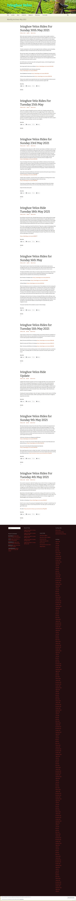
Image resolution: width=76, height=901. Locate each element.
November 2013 (58, 817)
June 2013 (57, 826)
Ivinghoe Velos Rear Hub (44, 540)
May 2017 (57, 739)
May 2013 (57, 828)
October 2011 (58, 863)
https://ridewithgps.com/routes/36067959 (28, 180)
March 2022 (57, 639)
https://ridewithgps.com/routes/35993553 (28, 70)
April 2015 (57, 785)
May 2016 (57, 761)
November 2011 (58, 861)
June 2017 (57, 737)
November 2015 (58, 772)
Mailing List (31, 15)
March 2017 (57, 743)
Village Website (42, 546)
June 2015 (57, 782)
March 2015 (57, 787)
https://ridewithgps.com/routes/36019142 (35, 283)
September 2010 (58, 887)
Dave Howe (34, 33)
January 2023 (58, 621)
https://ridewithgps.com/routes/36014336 (28, 159)
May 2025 (57, 569)
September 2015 (58, 776)
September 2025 (58, 561)
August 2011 (58, 867)
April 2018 (57, 719)
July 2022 (57, 632)
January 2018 (58, 724)
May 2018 (57, 717)
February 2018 (58, 723)
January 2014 (58, 813)
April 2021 (57, 660)
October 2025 (58, 560)
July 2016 (57, 758)
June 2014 (57, 804)
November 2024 (58, 580)
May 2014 (57, 806)
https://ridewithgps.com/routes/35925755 (35, 443)
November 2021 (58, 647)
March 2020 (57, 676)
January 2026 (58, 554)
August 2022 (58, 630)
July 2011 (57, 869)
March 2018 (57, 721)
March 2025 (57, 573)
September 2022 (58, 628)
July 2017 (57, 735)
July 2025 (57, 565)
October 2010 (58, 885)
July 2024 (57, 587)
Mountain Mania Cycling (60, 532)
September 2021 (58, 650)
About (18, 15)
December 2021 (58, 645)
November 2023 (58, 602)
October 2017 (58, 730)
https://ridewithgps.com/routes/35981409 (45, 346)
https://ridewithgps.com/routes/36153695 (44, 66)
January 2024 (58, 599)
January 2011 (58, 880)
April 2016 (57, 763)
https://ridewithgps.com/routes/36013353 (40, 73)
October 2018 (58, 708)
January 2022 (58, 643)
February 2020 (58, 678)
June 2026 (57, 545)
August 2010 (58, 889)
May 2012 (57, 850)
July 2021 (57, 654)
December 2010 (58, 882)
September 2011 (58, 865)
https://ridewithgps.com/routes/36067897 (28, 174)
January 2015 (58, 791)
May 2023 (57, 613)
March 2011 (57, 876)
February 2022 (58, 641)
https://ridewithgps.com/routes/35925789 (28, 438)
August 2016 (58, 756)
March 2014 (57, 809)
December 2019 (58, 682)
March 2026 (57, 550)
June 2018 (57, 715)
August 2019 (58, 689)
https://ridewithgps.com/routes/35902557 (38, 500)
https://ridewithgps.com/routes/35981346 (45, 340)
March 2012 (57, 854)
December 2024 (58, 578)
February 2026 (58, 552)
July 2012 (57, 847)
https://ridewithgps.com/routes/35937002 (28, 447)
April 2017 (57, 741)
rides (29, 33)
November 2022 (58, 624)
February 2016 (58, 767)
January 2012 (58, 858)
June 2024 (57, 589)
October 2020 (58, 667)
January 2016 (58, 769)
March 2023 (57, 617)
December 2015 (58, 771)
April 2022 (57, 637)
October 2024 (58, 582)
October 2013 (58, 819)
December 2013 (58, 815)
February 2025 (58, 574)
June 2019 (57, 693)
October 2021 (58, 648)
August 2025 (58, 563)
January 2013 (58, 835)
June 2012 (57, 848)
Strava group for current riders (45, 544)
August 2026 (58, 541)
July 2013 (57, 824)
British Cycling (58, 530)
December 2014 (58, 793)
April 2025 (57, 571)
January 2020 (58, 680)
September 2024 (58, 584)
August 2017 (58, 734)
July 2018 (57, 713)
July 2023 (57, 610)
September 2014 (58, 798)
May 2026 (57, 547)
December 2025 (58, 556)
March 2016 (57, 765)
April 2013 (57, 830)
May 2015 (57, 784)
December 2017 (58, 726)
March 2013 (57, 832)
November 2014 (58, 795)
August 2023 (58, 608)
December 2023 (58, 600)
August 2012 (58, 845)
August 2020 (58, 671)
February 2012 (58, 856)
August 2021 (58, 652)
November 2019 (58, 684)
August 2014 (58, 800)
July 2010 (57, 891)
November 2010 (58, 884)
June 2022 (57, 634)
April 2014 (57, 808)
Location (12, 15)
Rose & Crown (42, 542)
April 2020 (57, 674)
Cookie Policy (22, 899)
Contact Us (24, 15)
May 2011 (57, 872)
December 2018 (58, 704)
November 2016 (58, 750)
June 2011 (57, 871)
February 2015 (58, 789)
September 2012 (58, 843)
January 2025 (58, 576)
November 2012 (58, 839)
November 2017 (58, 728)
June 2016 (57, 760)
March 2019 (57, 698)
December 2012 (58, 837)
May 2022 (57, 636)
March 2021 (57, 661)
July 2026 (57, 543)
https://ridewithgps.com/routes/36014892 (39, 280)
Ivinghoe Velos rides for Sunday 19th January (13, 549)
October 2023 (58, 604)
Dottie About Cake (43, 539)
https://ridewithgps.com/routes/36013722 (41, 277)
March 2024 (57, 595)
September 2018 (58, 710)
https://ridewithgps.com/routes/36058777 (28, 236)
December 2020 (58, 663)
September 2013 (58, 821)
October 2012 (58, 841)
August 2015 (58, 778)
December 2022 (58, 623)
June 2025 (57, 567)
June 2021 (57, 656)
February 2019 (58, 700)
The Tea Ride (44, 15)
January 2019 (58, 702)
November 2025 (58, 558)
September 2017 (58, 732)
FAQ (8, 15)
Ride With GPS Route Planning (61, 533)
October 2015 (58, 774)
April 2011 (57, 874)
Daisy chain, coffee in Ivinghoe (45, 537)
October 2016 (58, 752)
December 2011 (58, 859)
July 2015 (57, 780)
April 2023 (57, 615)
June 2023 (57, 611)
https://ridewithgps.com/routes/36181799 (43, 76)
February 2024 (58, 597)
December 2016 (58, 748)
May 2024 (57, 591)
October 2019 (58, 685)
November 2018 (58, 706)
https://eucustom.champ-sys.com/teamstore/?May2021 (40, 453)
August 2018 (58, 711)
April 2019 (57, 697)
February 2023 (58, 619)
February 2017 (58, 745)
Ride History (37, 15)
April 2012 (57, 852)
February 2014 (58, 811)
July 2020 (57, 673)
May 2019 (57, 695)
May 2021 (57, 658)
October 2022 (58, 626)
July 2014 (57, 802)
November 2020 (58, 665)
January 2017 (58, 747)
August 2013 (58, 822)
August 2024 (58, 586)
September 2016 (58, 754)
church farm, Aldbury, (43, 535)
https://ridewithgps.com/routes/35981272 (45, 343)
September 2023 (58, 606)
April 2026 (57, 549)
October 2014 (58, 797)
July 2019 (57, 691)
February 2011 (58, 878)
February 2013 (58, 834)
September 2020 (58, 669)
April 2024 (57, 593)
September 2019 (58, 687)
